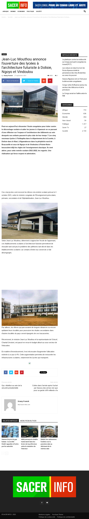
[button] (84, 11)
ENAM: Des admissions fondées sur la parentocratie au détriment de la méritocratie (49, 444)
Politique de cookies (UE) (47, 517)
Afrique (5, 11)
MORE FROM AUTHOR (28, 421)
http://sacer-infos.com (24, 404)
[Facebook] (42, 503)
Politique (30, 11)
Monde (13, 11)
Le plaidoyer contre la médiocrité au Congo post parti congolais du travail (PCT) (74, 62)
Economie (21, 11)
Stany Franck (8, 75)
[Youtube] (47, 503)
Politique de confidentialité (66, 517)
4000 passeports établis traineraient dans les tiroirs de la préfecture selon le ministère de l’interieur (29, 444)
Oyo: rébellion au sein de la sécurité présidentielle (12, 386)
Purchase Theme (57, 515)
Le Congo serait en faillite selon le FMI (74, 94)
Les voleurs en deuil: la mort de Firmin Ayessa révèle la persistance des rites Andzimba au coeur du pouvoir (74, 71)
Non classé (66, 120)
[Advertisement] (44, 36)
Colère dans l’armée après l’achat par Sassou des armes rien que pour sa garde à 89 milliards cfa (45, 387)
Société (38, 11)
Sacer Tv (65, 127)
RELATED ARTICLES (10, 421)
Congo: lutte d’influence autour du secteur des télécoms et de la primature (74, 87)
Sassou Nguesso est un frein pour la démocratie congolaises (74, 80)
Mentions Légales (44, 515)
